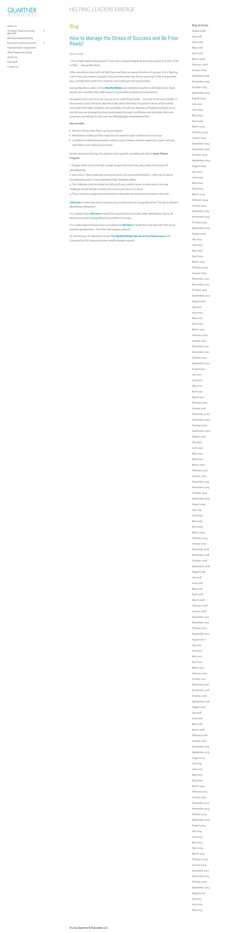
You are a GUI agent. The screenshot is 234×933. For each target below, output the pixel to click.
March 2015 (198, 786)
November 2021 (200, 352)
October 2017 (199, 628)
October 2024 (199, 154)
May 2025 (197, 115)
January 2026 (199, 70)
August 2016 (198, 707)
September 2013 (200, 887)
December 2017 (200, 617)
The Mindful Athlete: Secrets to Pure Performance (138, 236)
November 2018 (200, 555)
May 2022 (197, 318)
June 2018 (197, 583)
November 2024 (201, 149)
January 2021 (199, 408)
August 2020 (199, 436)
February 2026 (200, 64)
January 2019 (199, 543)
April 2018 (197, 594)
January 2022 (199, 340)
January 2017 (199, 678)
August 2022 (198, 301)
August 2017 (198, 639)
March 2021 (198, 397)
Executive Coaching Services (21, 42)
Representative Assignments (21, 47)
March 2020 (198, 464)
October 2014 (199, 814)
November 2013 (200, 876)
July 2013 (196, 898)
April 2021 (197, 391)
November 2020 (201, 419)
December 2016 (200, 684)
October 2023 (199, 222)
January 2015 (199, 797)
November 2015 (200, 746)
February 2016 (199, 735)
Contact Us (13, 66)
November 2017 (200, 622)
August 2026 (198, 30)
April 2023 (197, 256)
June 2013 (197, 904)
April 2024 (197, 188)
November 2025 (201, 81)
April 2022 (197, 323)
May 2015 (197, 774)
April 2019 (197, 526)
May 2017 (197, 656)
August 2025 (198, 98)
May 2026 (197, 47)
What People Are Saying (19, 52)
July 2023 (197, 239)
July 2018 (197, 577)
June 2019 (197, 515)
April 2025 (197, 121)
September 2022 (201, 295)
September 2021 (201, 363)
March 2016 (198, 729)
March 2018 (198, 600)
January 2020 (199, 476)
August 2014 (198, 825)
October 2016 (199, 695)
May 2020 (197, 453)
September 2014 (201, 819)
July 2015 (196, 763)
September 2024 (201, 160)
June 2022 (197, 312)
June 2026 (197, 42)
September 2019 (201, 498)
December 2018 (200, 549)
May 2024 (197, 182)
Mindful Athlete (113, 87)
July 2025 (197, 104)
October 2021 (199, 357)
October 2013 (199, 881)
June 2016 (197, 718)
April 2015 (197, 780)
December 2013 (200, 870)
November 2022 (201, 284)
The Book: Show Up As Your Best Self (21, 32)
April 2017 (197, 662)
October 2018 (199, 560)
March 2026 (198, 59)
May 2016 (197, 724)
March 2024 (198, 194)
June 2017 (197, 650)
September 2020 (201, 430)
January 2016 (199, 740)
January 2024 (199, 205)
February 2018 (199, 605)
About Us (12, 26)
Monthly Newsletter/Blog (20, 38)
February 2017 (199, 673)
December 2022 (200, 278)
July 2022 (197, 307)
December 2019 (200, 481)
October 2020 (199, 425)
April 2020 (197, 459)
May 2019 (197, 521)
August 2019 (198, 504)
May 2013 (197, 910)
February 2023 (199, 267)
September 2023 (201, 228)
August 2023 (198, 233)
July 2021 (196, 374)
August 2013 (198, 893)
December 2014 (200, 803)
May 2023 (197, 250)
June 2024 (197, 177)
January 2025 (199, 137)
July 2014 (197, 831)
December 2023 (200, 211)
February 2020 (200, 470)
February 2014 (199, 859)
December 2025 (200, 75)
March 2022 (198, 329)
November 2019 (200, 487)
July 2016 (196, 712)
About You (12, 57)
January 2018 (199, 611)
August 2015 (198, 758)
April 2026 (197, 53)
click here (95, 213)
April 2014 (197, 848)
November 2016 (200, 690)
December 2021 (200, 346)
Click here (75, 202)
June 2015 (197, 769)
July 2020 (197, 442)
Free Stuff (12, 62)
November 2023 (200, 216)
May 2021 (197, 385)
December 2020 (200, 414)
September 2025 (201, 92)
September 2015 (201, 752)
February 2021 (199, 402)
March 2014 (198, 853)
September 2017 (200, 633)
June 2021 (197, 380)
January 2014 (199, 865)
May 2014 (197, 842)
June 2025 (197, 109)
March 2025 (198, 126)
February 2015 (199, 791)
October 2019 (199, 493)
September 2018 (201, 566)
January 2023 (199, 273)
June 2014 (197, 836)
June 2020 (197, 447)
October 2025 (199, 87)
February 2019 (199, 538)
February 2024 (200, 199)
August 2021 (198, 369)
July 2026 (197, 36)
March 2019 (198, 532)
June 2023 (197, 245)
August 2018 (198, 571)
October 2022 (199, 290)
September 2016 (201, 701)
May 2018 (197, 588)
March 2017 (198, 667)
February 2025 (200, 132)
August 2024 (199, 166)
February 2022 (200, 335)
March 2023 (198, 261)
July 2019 (196, 510)
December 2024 (200, 143)
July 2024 (197, 171)
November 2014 (200, 808)
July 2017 (196, 645)
